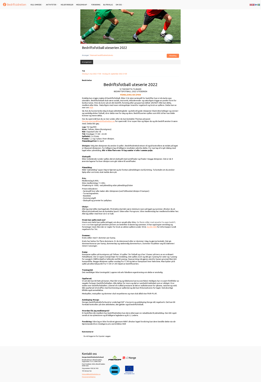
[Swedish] (259, 4)
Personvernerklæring (88, 377)
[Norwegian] (251, 4)
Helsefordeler (67, 5)
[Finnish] (256, 4)
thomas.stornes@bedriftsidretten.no (98, 121)
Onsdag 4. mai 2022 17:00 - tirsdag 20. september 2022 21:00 (104, 74)
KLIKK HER (152, 227)
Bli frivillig (108, 5)
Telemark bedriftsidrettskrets (101, 55)
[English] (253, 4)
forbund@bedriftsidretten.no (91, 374)
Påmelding (172, 56)
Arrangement (87, 62)
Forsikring (95, 5)
